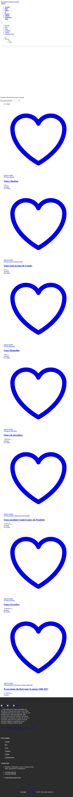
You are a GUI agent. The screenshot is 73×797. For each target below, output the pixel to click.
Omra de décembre (13, 435)
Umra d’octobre (11, 604)
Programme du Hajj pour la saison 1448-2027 (26, 689)
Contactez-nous (9, 34)
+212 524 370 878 (10, 774)
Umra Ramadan (11, 350)
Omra (7, 10)
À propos (7, 13)
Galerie (7, 15)
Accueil (7, 7)
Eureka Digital (30, 792)
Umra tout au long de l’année (18, 265)
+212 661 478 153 (10, 772)
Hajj (6, 9)
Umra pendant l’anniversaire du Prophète (24, 519)
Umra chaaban (11, 181)
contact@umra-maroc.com (13, 777)
